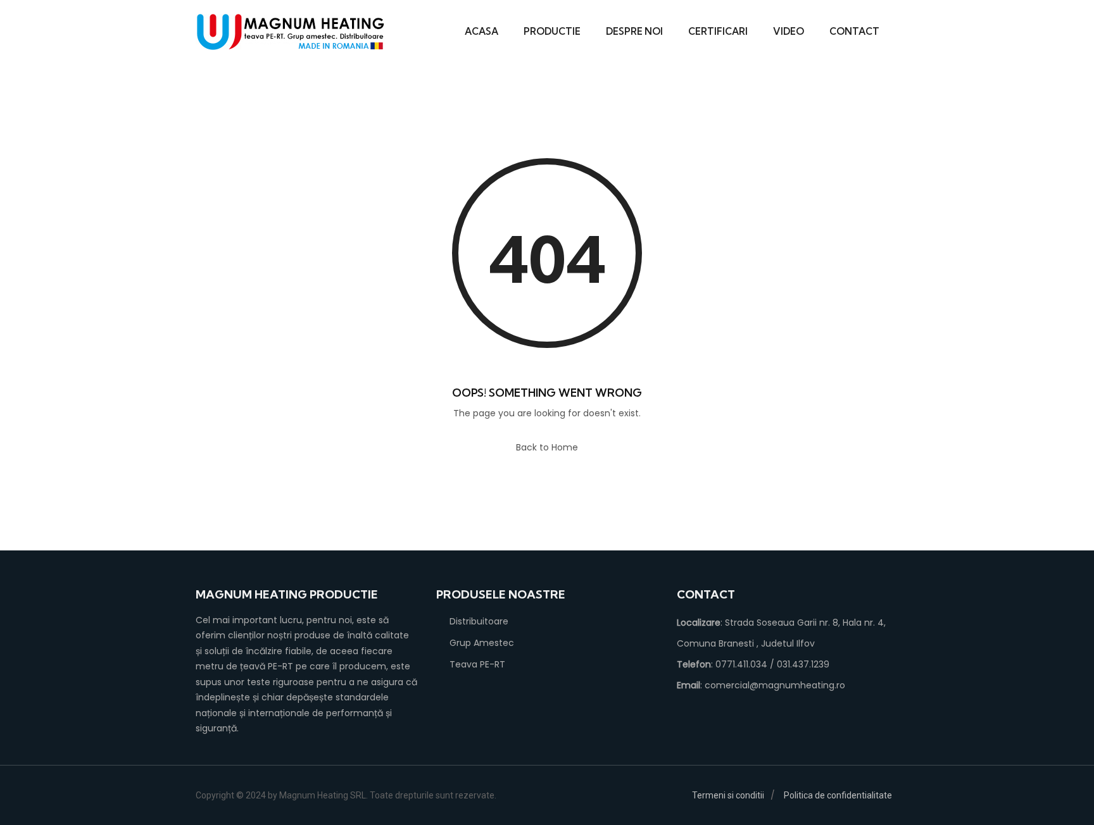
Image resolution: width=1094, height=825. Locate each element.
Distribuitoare (479, 621)
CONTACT (854, 31)
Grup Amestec (482, 642)
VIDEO (788, 31)
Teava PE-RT (477, 664)
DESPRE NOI (634, 31)
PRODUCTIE (552, 31)
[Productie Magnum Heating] (291, 32)
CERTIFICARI (718, 31)
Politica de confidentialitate (838, 795)
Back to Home (547, 447)
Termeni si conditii (728, 795)
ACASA (481, 31)
